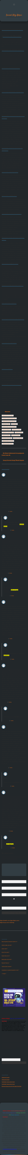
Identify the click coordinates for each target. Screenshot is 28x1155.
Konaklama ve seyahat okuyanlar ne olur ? (10, 970)
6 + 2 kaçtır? (4, 905)
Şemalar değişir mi (6, 429)
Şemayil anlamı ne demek (8, 440)
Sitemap (12, 922)
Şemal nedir (14, 424)
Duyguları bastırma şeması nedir (9, 418)
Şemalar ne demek (16, 429)
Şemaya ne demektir (18, 438)
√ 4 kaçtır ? (4, 973)
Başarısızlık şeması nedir (8, 415)
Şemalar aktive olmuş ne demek (9, 426)
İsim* (3, 879)
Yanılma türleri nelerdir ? (7, 966)
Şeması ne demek (15, 435)
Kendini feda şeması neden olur (9, 421)
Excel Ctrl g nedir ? (5, 952)
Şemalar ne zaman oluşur (8, 432)
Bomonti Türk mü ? (5, 963)
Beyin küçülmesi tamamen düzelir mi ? (9, 941)
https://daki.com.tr (14, 920)
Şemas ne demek (6, 435)
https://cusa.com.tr (4, 922)
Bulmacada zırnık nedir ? (7, 959)
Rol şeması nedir (6, 424)
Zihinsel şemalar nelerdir (8, 443)
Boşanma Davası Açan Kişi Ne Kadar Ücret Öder (11, 1086)
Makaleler (7, 411)
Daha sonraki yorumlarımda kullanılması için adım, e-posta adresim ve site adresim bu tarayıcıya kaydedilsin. (13, 901)
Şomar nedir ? (4, 948)
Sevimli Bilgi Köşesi (14, 15)
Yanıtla (10, 511)
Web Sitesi (4, 892)
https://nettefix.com (5, 920)
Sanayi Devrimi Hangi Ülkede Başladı (13, 460)
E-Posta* (3, 885)
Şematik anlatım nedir (7, 438)
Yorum (3, 862)
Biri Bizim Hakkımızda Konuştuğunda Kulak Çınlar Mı (13, 454)
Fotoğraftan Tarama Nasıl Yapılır (8, 1081)
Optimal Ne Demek (5, 1077)
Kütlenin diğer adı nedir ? (7, 945)
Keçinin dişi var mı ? (6, 955)
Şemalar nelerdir (18, 432)
